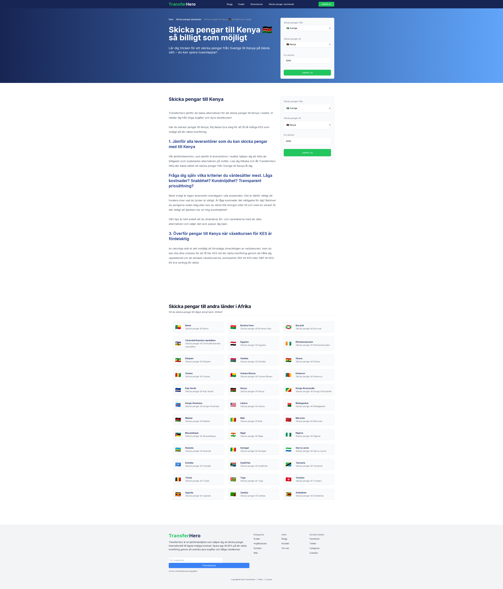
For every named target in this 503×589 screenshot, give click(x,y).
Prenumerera (209, 565)
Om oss (285, 548)
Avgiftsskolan (260, 543)
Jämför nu (326, 4)
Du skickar (289, 55)
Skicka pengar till (292, 39)
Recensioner (256, 4)
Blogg (229, 4)
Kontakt (285, 543)
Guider (241, 4)
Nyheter (258, 548)
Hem (171, 19)
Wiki (256, 553)
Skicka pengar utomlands (281, 4)
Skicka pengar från (293, 22)
